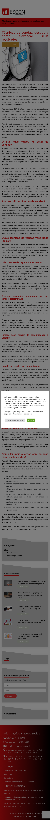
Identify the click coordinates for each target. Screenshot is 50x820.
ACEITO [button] (31, 420)
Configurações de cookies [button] (14, 420)
